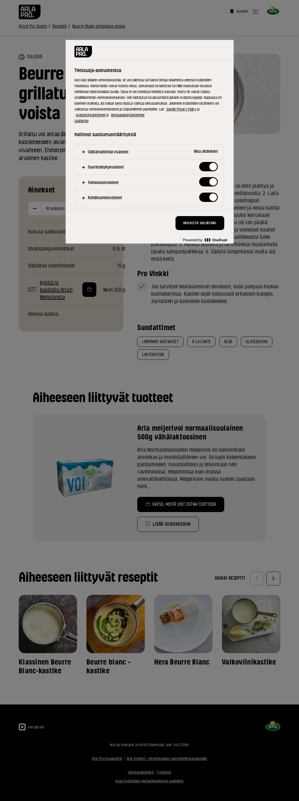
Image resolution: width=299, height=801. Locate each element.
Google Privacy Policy (181, 109)
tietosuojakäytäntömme (128, 115)
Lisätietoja (81, 121)
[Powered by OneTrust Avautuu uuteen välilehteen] (205, 239)
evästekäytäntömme (90, 115)
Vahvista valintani (199, 223)
